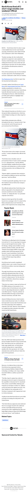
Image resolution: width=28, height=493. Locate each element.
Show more (22, 335)
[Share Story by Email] (8, 23)
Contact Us (21, 489)
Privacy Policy (18, 484)
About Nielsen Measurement (17, 487)
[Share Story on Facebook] (2, 23)
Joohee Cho (5, 17)
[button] (2, 2)
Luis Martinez (11, 17)
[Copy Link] (11, 23)
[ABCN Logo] (8, 2)
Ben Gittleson (17, 17)
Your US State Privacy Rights (7, 486)
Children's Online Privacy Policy (19, 486)
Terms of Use (6, 489)
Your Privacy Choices (14, 489)
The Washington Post (7, 79)
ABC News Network (11, 484)
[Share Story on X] (5, 23)
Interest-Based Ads (8, 487)
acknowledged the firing (13, 86)
